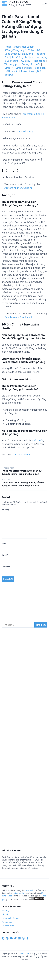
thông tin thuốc (19, 893)
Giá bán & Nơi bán (16, 71)
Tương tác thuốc (31, 64)
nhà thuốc (37, 440)
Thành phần (34, 50)
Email (5, 555)
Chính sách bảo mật (10, 918)
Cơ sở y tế (29, 890)
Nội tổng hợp (26, 131)
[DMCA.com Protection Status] (37, 899)
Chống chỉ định (24, 57)
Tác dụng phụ (11, 64)
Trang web (6, 566)
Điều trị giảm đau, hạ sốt (18, 317)
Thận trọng (39, 60)
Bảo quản (40, 67)
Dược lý (8, 67)
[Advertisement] (24, 603)
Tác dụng (40, 53)
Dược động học (23, 67)
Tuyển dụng (7, 922)
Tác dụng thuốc (21, 454)
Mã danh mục (8, 925)
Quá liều (25, 60)
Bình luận (7, 509)
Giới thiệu (6, 910)
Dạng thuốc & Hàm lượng (18, 53)
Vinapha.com (18, 2)
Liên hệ (5, 914)
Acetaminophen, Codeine (18, 187)
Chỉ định (9, 57)
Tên (4, 543)
